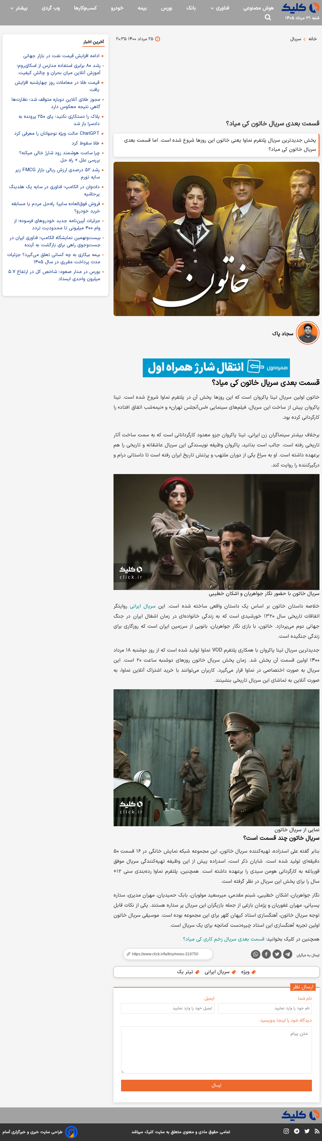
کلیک (149, 1132)
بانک (191, 8)
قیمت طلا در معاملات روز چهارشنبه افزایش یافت (57, 86)
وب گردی (51, 8)
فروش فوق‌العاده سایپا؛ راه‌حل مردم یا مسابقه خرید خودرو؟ (55, 207)
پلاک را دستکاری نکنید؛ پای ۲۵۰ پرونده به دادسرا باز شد (59, 120)
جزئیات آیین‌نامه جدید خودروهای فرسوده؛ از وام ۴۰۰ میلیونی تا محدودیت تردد (57, 224)
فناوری (221, 8)
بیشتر (21, 8)
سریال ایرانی (143, 606)
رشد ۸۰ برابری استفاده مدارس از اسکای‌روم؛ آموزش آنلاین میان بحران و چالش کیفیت (59, 69)
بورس (166, 8)
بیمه (142, 8)
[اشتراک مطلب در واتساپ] (255, 954)
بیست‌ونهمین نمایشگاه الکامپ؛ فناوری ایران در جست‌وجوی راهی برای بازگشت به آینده (55, 241)
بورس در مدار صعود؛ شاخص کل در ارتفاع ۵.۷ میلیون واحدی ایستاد (54, 275)
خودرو (117, 8)
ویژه (246, 972)
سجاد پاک (282, 334)
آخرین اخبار (93, 42)
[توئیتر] (277, 955)
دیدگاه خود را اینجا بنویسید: (285, 1020)
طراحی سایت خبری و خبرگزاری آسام (33, 1132)
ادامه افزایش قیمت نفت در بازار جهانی (61, 56)
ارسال (216, 1085)
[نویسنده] (307, 334)
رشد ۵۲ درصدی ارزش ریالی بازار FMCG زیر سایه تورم (57, 174)
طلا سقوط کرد (85, 143)
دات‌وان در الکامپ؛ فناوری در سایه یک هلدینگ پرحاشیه (54, 190)
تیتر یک (186, 972)
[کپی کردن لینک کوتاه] (165, 954)
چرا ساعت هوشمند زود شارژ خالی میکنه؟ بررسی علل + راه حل (59, 157)
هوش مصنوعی (258, 8)
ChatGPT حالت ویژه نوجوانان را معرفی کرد (56, 133)
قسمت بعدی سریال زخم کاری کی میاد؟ (223, 939)
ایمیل (209, 998)
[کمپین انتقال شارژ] (216, 367)
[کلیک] (300, 8)
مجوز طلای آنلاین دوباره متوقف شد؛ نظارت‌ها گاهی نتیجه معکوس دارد (56, 103)
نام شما (305, 998)
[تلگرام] (287, 955)
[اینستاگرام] (286, 1132)
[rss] (317, 1132)
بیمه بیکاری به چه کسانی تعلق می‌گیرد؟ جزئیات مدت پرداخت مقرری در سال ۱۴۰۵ (53, 258)
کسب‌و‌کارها (85, 8)
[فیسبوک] (266, 955)
